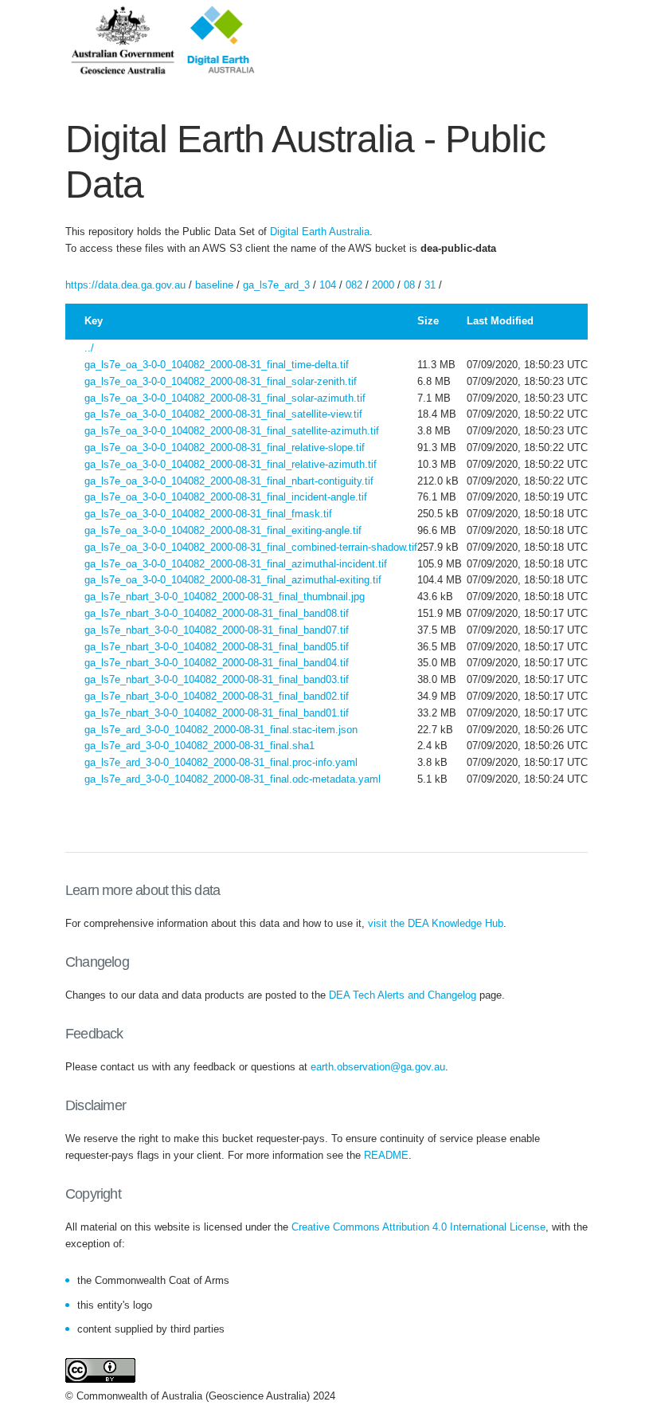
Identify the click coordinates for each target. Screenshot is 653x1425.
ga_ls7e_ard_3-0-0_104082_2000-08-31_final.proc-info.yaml (221, 762)
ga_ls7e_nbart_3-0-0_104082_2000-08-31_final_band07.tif (216, 630)
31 (430, 285)
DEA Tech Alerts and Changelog (402, 995)
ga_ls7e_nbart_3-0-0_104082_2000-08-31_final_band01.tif (216, 713)
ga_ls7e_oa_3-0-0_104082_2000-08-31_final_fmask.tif (208, 514)
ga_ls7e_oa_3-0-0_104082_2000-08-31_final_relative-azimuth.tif (230, 464)
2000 (383, 285)
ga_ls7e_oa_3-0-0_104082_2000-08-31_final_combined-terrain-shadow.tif (250, 547)
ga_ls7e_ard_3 (276, 285)
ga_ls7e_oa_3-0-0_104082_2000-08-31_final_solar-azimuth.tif (225, 398)
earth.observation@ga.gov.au (378, 1067)
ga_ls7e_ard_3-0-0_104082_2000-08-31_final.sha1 (199, 746)
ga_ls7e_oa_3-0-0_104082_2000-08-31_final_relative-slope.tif (224, 447)
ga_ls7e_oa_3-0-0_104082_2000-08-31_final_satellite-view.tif (223, 414)
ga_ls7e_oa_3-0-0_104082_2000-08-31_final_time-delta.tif (216, 365)
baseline (214, 285)
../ (89, 348)
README (386, 1155)
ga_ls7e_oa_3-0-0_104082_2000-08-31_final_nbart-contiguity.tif (228, 481)
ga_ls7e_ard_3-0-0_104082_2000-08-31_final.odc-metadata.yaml (232, 779)
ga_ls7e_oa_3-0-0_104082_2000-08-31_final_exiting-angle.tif (223, 530)
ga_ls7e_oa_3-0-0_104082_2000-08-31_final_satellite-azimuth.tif (231, 431)
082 (354, 285)
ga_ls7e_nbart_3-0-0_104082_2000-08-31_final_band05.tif (216, 647)
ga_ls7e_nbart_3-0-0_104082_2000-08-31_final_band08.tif (216, 613)
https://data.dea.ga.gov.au (125, 285)
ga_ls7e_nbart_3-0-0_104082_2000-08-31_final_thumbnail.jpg (224, 597)
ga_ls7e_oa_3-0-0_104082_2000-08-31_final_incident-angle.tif (225, 497)
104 (327, 285)
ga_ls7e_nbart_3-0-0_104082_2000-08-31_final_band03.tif (216, 679)
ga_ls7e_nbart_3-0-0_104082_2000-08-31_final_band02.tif (216, 696)
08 (409, 285)
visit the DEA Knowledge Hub (435, 923)
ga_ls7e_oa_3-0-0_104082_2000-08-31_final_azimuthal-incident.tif (235, 564)
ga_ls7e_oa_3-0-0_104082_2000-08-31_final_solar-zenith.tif (220, 381)
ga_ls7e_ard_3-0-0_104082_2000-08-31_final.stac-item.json (221, 730)
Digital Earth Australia (320, 232)
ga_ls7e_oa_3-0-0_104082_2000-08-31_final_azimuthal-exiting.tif (232, 580)
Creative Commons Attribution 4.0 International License (418, 1227)
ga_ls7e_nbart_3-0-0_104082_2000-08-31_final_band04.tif (216, 663)
